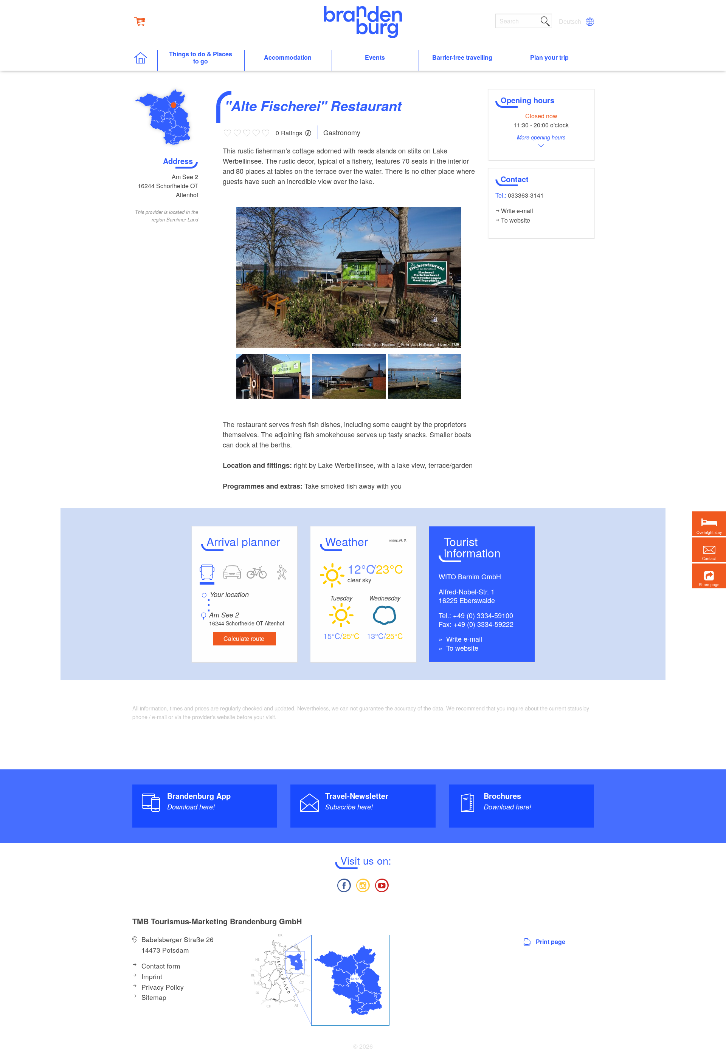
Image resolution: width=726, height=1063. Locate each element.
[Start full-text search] (545, 20)
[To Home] (144, 61)
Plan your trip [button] (549, 58)
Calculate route (243, 638)
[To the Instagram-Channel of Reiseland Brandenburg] (363, 884)
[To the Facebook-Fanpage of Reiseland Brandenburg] (343, 884)
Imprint (151, 976)
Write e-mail (463, 639)
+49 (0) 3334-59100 (483, 615)
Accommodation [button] (288, 58)
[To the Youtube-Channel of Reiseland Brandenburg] (381, 884)
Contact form (160, 965)
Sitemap (153, 997)
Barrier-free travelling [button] (462, 58)
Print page (550, 941)
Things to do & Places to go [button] (200, 57)
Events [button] (375, 58)
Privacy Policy (162, 987)
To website (461, 648)
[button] (709, 575)
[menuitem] (570, 21)
